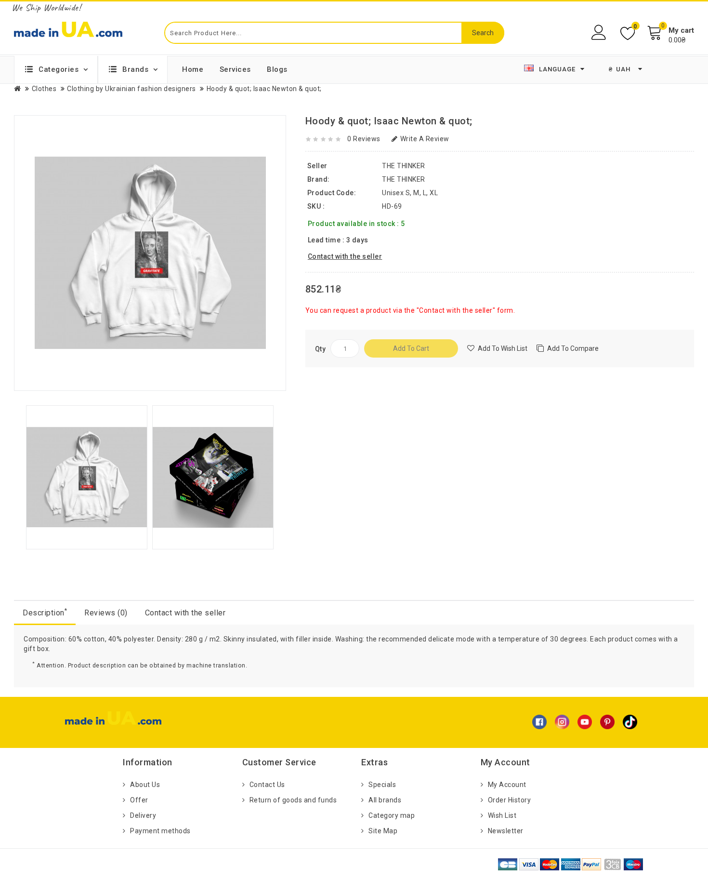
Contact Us (267, 784)
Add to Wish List (502, 348)
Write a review (424, 139)
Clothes (44, 89)
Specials (382, 784)
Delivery (143, 815)
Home (192, 69)
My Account (507, 784)
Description (45, 612)
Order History (509, 800)
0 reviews (363, 139)
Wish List (502, 815)
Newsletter (506, 831)
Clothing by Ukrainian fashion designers (131, 89)
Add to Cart (411, 348)
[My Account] (599, 32)
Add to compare (573, 348)
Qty (320, 349)
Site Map (382, 831)
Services (235, 69)
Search (483, 33)
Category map (391, 815)
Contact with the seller (185, 612)
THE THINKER (403, 179)
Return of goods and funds (293, 800)
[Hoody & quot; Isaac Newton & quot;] (86, 476)
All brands (384, 800)
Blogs (277, 69)
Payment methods (160, 831)
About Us (145, 784)
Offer (139, 800)
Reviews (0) (106, 612)
